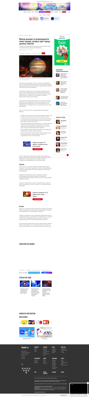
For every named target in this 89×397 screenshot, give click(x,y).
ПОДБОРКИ (54, 351)
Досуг (52, 12)
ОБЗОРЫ (53, 352)
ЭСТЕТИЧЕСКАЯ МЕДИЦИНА (54, 368)
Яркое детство (42, 12)
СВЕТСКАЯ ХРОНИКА (45, 349)
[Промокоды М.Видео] (39, 322)
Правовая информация (25, 352)
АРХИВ (62, 372)
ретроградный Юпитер (46, 270)
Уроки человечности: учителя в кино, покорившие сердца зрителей (63, 83)
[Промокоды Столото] (24, 322)
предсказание (28, 53)
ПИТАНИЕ (53, 366)
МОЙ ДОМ (63, 347)
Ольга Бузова (63, 131)
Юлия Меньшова (64, 126)
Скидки (64, 12)
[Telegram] (28, 370)
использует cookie (35, 394)
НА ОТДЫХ (63, 352)
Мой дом (36, 12)
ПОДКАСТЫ (45, 362)
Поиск (69, 1)
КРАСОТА (62, 361)
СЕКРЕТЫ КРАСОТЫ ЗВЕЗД (64, 363)
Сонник (44, 15)
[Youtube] (27, 368)
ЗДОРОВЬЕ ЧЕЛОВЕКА (54, 361)
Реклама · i (72, 384)
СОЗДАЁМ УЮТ (63, 348)
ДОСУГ (44, 358)
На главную (21, 35)
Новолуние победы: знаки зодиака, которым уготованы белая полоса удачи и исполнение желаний (35, 292)
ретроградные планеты (36, 53)
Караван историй (39, 1)
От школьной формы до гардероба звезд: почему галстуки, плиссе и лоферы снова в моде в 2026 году (64, 75)
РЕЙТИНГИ (45, 352)
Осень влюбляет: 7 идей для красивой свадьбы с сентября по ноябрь (64, 97)
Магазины (23, 317)
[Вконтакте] (22, 368)
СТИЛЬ (62, 358)
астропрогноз (22, 53)
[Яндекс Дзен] (26, 370)
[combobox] (61, 155)
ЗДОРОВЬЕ (54, 358)
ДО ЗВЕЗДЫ (36, 362)
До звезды (48, 15)
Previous (20, 322)
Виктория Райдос (64, 137)
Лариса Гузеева (64, 149)
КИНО (53, 347)
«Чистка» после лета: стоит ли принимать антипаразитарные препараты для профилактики (63, 90)
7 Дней (51, 1)
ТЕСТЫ (44, 363)
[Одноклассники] (25, 368)
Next (51, 322)
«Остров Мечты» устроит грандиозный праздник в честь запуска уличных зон (63, 104)
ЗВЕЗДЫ (35, 348)
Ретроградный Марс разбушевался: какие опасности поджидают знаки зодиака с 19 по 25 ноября (46, 292)
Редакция (23, 358)
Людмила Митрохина (22, 49)
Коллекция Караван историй (45, 1)
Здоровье (56, 12)
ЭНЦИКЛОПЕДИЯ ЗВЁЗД (46, 354)
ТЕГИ (35, 372)
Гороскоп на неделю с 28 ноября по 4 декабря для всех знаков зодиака (40, 144)
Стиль (60, 12)
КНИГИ (44, 361)
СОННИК (35, 361)
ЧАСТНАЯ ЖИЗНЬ (46, 351)
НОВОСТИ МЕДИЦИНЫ (54, 363)
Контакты (23, 355)
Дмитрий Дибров (64, 143)
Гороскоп (40, 15)
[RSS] (26, 372)
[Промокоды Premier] (32, 322)
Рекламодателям (24, 354)
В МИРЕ (35, 351)
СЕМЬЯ (62, 351)
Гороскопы (48, 12)
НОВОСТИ (36, 347)
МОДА (62, 360)
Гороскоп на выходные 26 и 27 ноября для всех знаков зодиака (40, 194)
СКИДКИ (54, 372)
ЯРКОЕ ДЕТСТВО (45, 372)
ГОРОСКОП (36, 360)
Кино (33, 12)
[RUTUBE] (24, 370)
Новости (25, 12)
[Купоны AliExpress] (46, 322)
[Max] (29, 368)
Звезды (29, 12)
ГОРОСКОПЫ (37, 358)
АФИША (44, 360)
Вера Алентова (63, 120)
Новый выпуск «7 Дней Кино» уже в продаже (78, 394)
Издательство (24, 351)
